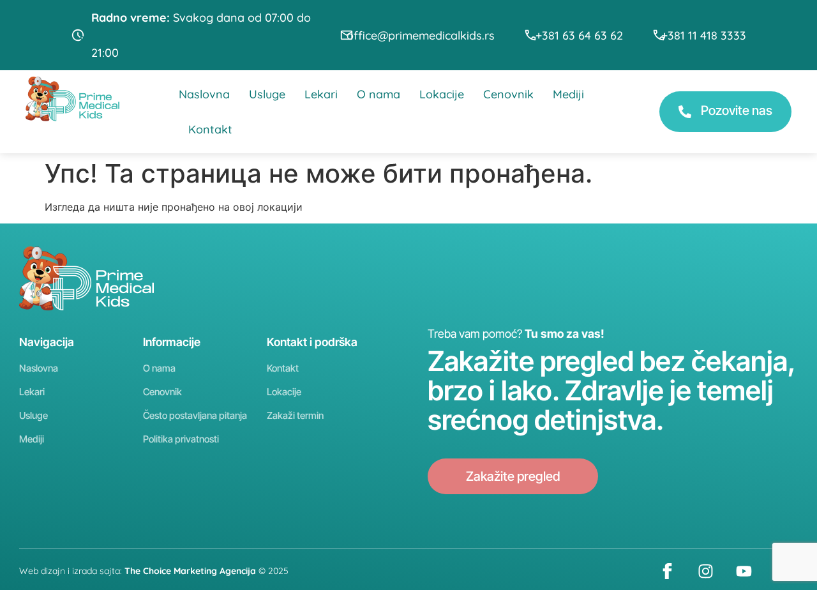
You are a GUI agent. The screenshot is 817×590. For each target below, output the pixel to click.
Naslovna (204, 94)
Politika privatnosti (181, 439)
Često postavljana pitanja (195, 415)
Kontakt (210, 129)
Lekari (321, 94)
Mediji (568, 94)
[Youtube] (744, 571)
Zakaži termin (295, 415)
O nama (378, 94)
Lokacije (441, 94)
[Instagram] (705, 571)
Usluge (267, 94)
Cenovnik (508, 94)
